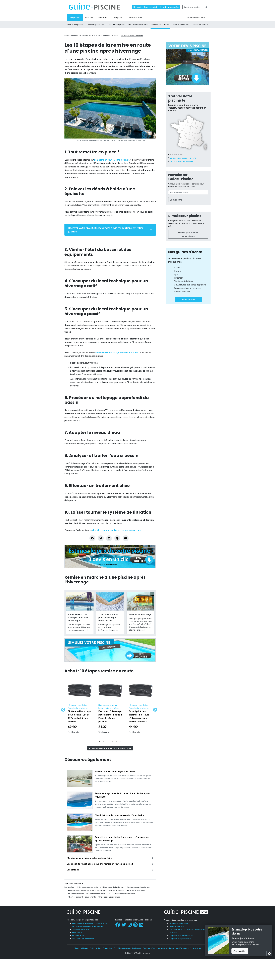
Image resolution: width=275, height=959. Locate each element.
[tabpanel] (79, 707)
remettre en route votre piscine (111, 159)
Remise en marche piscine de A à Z (78, 36)
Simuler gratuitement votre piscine (188, 234)
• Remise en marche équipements (82, 897)
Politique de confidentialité (101, 948)
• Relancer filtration (76, 894)
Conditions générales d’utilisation (127, 948)
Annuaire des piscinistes (83, 938)
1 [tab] (99, 741)
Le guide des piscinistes (180, 938)
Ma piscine (69, 887)
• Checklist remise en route (124, 894)
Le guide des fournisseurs (181, 935)
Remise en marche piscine (107, 36)
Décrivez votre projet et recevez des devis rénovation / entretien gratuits (106, 229)
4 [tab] (112, 741)
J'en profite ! (239, 951)
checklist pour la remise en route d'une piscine (116, 530)
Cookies (146, 948)
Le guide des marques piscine (183, 158)
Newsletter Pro (177, 926)
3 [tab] (108, 741)
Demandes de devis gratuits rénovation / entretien (156, 7)
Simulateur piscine (192, 7)
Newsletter (77, 932)
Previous (62, 708)
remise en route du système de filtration (116, 352)
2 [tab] (103, 741)
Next (154, 708)
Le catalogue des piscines (181, 161)
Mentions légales (81, 948)
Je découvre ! (188, 299)
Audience (170, 948)
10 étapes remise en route (132, 36)
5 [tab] (116, 741)
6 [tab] (120, 741)
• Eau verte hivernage (136, 890)
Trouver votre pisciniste (180, 98)
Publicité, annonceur (179, 923)
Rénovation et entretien (88, 887)
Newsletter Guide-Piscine (181, 176)
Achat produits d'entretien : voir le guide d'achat (110, 748)
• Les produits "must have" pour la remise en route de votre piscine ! (96, 890)
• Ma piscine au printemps (109, 897)
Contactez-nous (158, 948)
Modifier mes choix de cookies (188, 948)
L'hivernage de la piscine (112, 887)
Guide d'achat (78, 935)
